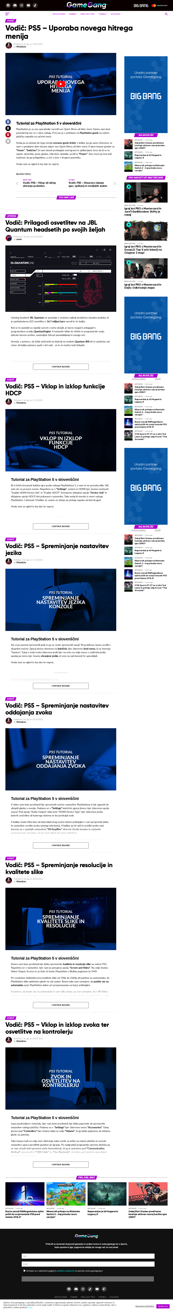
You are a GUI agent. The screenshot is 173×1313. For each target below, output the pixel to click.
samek (19, 239)
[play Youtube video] (60, 84)
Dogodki (115, 14)
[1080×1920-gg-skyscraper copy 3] (146, 132)
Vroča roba (59, 14)
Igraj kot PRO (87, 14)
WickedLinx (21, 46)
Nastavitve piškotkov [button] (144, 1306)
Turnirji (102, 14)
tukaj (30, 1307)
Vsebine (72, 14)
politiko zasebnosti (66, 1270)
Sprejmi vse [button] (163, 1306)
